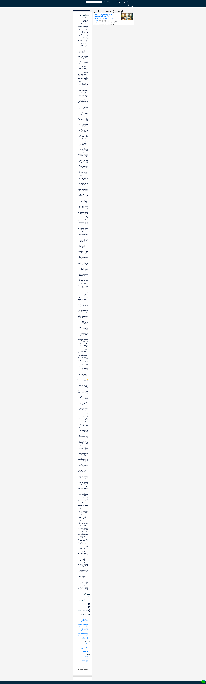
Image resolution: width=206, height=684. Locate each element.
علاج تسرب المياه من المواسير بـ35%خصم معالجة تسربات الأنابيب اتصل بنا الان (83, 499)
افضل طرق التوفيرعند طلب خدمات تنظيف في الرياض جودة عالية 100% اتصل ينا (83, 130)
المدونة (87, 657)
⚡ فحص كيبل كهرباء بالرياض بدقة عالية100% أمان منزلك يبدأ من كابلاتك (82, 380)
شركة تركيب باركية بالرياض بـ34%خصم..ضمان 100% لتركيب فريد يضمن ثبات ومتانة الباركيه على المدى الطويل (83, 477)
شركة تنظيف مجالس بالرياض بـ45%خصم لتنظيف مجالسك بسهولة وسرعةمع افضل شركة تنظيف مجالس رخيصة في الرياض (83, 77)
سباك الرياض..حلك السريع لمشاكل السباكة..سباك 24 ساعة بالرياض (83, 172)
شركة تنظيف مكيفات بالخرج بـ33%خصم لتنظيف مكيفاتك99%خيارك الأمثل (83, 365)
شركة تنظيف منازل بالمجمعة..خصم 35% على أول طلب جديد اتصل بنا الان (83, 89)
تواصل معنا (86, 658)
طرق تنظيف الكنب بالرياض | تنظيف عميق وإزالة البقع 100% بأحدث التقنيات (83, 119)
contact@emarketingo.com (83, 610)
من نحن (105, 2)
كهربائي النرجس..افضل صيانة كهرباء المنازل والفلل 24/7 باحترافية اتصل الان (83, 42)
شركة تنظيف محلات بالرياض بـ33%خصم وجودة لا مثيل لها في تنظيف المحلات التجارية (83, 316)
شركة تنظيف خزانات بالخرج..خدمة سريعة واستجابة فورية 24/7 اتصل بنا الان (83, 135)
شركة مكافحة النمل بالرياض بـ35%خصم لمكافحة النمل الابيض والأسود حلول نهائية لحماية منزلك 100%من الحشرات (83, 215)
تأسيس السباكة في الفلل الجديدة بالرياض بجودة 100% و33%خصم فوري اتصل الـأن (83, 161)
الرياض (87, 643)
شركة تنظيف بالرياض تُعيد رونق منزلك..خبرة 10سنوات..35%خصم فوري (83, 296)
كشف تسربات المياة (84, 648)
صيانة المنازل (112, 2)
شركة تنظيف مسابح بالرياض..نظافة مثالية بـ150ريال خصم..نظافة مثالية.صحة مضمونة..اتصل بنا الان (83, 334)
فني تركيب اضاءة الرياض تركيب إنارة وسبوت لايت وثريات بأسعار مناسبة (83, 46)
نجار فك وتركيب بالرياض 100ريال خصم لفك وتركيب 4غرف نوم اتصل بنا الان (83, 550)
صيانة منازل (86, 647)
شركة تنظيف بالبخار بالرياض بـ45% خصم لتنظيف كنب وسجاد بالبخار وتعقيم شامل (83, 280)
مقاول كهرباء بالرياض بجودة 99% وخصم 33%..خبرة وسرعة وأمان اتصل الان (83, 305)
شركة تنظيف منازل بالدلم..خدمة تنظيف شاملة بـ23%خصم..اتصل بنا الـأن (83, 144)
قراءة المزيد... (96, 24)
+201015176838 (85, 603)
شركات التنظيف (123, 2)
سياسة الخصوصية (85, 660)
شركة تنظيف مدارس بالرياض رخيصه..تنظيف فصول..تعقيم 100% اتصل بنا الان (83, 554)
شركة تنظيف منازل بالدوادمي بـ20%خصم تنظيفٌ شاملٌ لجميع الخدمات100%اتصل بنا (82, 300)
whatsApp (203, 680)
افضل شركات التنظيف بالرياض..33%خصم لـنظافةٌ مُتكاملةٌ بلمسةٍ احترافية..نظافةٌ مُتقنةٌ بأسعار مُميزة (83, 411)
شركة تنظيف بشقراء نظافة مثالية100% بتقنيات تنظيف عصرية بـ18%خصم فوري (83, 57)
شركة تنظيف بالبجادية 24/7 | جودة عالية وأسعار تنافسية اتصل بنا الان (83, 494)
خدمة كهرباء (108, 2)
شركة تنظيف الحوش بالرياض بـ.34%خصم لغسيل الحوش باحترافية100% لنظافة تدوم (83, 375)
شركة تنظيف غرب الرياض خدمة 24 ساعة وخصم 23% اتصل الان (83, 291)
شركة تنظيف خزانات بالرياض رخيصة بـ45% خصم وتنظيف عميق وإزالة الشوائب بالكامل (83, 140)
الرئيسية (128, 1)
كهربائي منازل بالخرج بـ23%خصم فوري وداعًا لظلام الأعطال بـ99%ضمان (83, 533)
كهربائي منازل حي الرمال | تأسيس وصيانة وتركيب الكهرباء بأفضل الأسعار (83, 31)
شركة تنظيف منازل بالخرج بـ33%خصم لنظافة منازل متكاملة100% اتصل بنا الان (103, 16)
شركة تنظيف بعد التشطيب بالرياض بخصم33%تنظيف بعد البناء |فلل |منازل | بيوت (83, 246)
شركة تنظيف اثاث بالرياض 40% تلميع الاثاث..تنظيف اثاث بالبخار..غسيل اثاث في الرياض (83, 263)
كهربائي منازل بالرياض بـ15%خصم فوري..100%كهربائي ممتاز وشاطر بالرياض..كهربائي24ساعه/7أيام (82, 63)
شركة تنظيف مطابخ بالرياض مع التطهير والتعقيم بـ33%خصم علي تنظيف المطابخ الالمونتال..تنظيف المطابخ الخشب (83, 240)
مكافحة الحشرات (118, 2)
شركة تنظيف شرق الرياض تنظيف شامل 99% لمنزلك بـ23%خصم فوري (83, 465)
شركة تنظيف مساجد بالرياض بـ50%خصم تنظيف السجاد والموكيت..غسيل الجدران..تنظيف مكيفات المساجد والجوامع (83, 113)
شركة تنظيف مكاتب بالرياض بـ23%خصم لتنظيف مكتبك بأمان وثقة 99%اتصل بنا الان (83, 565)
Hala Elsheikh (96, 20)
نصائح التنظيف (85, 651)
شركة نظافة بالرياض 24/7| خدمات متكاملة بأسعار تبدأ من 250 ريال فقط (83, 489)
